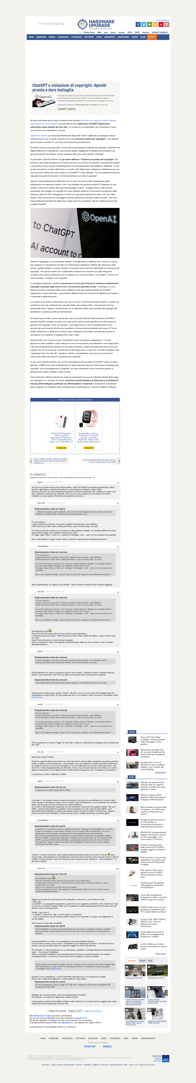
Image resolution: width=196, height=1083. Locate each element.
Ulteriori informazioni (124, 1057)
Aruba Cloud (89, 32)
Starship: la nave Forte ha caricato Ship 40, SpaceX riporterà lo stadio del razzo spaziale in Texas (153, 785)
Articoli (132, 732)
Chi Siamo (45, 1065)
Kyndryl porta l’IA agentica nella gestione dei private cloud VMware (152, 885)
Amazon (145, 32)
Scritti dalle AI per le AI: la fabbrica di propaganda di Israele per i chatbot (152, 934)
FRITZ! (137, 32)
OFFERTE (152, 37)
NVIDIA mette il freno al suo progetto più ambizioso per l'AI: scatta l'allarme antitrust (153, 909)
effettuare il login (42, 1015)
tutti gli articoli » (161, 772)
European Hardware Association (157, 1059)
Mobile (107, 1046)
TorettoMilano (42, 546)
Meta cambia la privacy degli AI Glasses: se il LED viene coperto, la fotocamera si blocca (153, 810)
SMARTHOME (123, 37)
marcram (41, 503)
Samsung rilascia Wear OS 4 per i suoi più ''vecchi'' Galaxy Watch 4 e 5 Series (99, 461)
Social (131, 1065)
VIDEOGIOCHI (63, 37)
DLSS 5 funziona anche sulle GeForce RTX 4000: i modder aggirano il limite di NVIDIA (153, 848)
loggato (54, 1020)
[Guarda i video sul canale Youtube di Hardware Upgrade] (161, 24)
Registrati (165, 20)
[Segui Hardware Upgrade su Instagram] (166, 24)
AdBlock (96, 1065)
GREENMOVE (109, 37)
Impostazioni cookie (147, 1065)
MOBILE (52, 37)
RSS (125, 1065)
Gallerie (142, 961)
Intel (106, 32)
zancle (40, 704)
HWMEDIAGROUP (148, 1038)
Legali (53, 1065)
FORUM (135, 37)
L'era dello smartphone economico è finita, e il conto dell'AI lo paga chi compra (153, 897)
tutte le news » (161, 954)
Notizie (131, 777)
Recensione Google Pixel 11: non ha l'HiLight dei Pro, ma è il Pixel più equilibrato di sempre (153, 753)
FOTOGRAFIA (76, 37)
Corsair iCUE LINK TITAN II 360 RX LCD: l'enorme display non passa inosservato (153, 922)
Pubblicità (87, 1065)
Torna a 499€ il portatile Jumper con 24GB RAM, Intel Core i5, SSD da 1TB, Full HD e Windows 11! (50, 461)
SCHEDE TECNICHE (160, 32)
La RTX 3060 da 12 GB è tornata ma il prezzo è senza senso (153, 946)
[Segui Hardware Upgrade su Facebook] (138, 24)
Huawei (121, 32)
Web (106, 105)
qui (64, 1027)
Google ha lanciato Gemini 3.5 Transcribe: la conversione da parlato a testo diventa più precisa (153, 823)
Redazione (105, 1065)
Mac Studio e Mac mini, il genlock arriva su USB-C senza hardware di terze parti (152, 873)
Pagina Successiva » (93, 1011)
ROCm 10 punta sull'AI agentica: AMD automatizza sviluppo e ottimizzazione (153, 797)
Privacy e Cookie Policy (65, 1065)
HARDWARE (41, 37)
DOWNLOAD (93, 1038)
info (94, 477)
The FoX (40, 592)
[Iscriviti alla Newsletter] (149, 24)
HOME (31, 37)
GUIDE (143, 37)
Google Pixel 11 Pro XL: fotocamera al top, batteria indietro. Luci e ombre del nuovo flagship (153, 765)
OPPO (129, 32)
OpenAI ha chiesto (38, 135)
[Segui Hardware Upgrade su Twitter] (143, 24)
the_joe (40, 752)
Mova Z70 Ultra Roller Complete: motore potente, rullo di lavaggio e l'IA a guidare (153, 740)
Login (158, 20)
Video (150, 961)
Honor (113, 32)
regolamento (67, 1022)
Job (136, 1065)
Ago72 (40, 482)
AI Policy (79, 1065)
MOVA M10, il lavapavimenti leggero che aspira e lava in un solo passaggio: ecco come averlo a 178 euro (153, 835)
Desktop (90, 1046)
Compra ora (61, 448)
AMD (99, 32)
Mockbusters (37, 697)
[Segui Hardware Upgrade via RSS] (155, 24)
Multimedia (132, 961)
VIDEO (125, 1038)
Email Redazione (116, 1065)
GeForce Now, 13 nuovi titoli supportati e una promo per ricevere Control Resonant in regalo (153, 861)
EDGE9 (99, 37)
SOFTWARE (89, 37)
